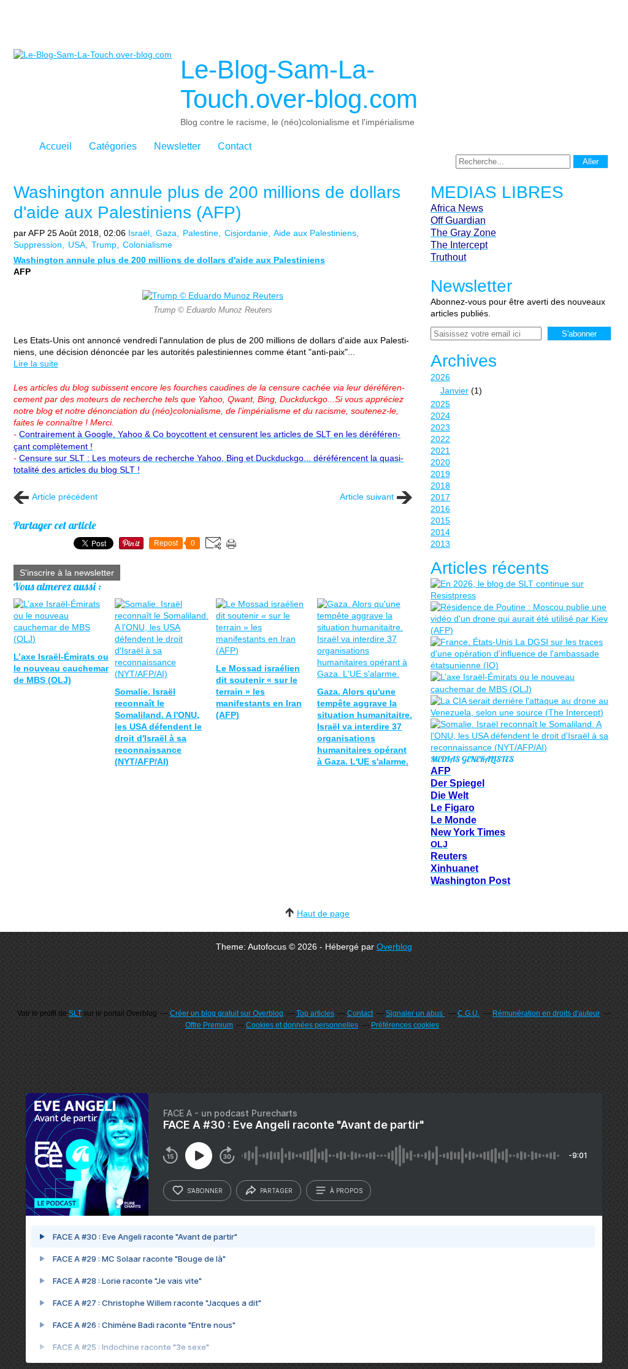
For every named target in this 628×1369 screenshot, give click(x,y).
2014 (440, 532)
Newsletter (177, 146)
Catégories (113, 146)
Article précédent (65, 496)
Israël (139, 233)
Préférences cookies (405, 1025)
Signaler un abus (415, 1013)
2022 (440, 439)
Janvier (454, 390)
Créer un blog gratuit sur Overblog (226, 1013)
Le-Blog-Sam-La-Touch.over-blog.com (299, 84)
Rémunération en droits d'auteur (546, 1013)
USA (76, 245)
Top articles (315, 1013)
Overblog (394, 946)
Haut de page (323, 913)
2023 (440, 427)
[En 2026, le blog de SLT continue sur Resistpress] (519, 589)
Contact (234, 146)
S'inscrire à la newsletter (67, 573)
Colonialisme (147, 245)
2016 (440, 509)
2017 (440, 497)
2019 (440, 474)
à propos (346, 1190)
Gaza (166, 233)
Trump (104, 245)
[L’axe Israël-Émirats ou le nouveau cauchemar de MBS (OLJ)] (519, 683)
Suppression (37, 245)
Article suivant (367, 496)
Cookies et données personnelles (302, 1025)
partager (276, 1190)
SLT (75, 1013)
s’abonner (205, 1190)
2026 (440, 377)
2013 (440, 544)
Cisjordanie (246, 233)
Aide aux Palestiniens (315, 233)
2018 (440, 485)
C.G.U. (469, 1013)
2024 (440, 416)
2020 (440, 462)
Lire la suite (35, 363)
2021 (440, 451)
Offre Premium (209, 1025)
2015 (440, 520)
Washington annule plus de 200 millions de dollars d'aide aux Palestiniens (169, 260)
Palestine (200, 233)
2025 (440, 404)
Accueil (55, 146)
